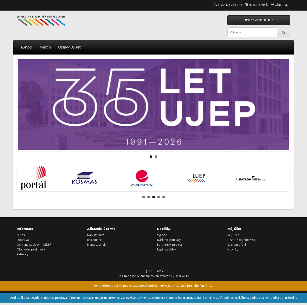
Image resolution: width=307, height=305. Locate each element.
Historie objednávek (241, 240)
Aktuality (22, 254)
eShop (26, 47)
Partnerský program (170, 245)
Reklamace (94, 240)
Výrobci (162, 235)
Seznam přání (236, 245)
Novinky (232, 249)
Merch (45, 47)
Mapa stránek (96, 245)
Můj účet (233, 235)
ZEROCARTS (181, 276)
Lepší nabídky (166, 249)
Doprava (23, 240)
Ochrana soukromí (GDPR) (34, 245)
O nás (21, 235)
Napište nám (95, 235)
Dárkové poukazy (169, 240)
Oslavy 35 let (69, 47)
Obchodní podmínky (31, 249)
